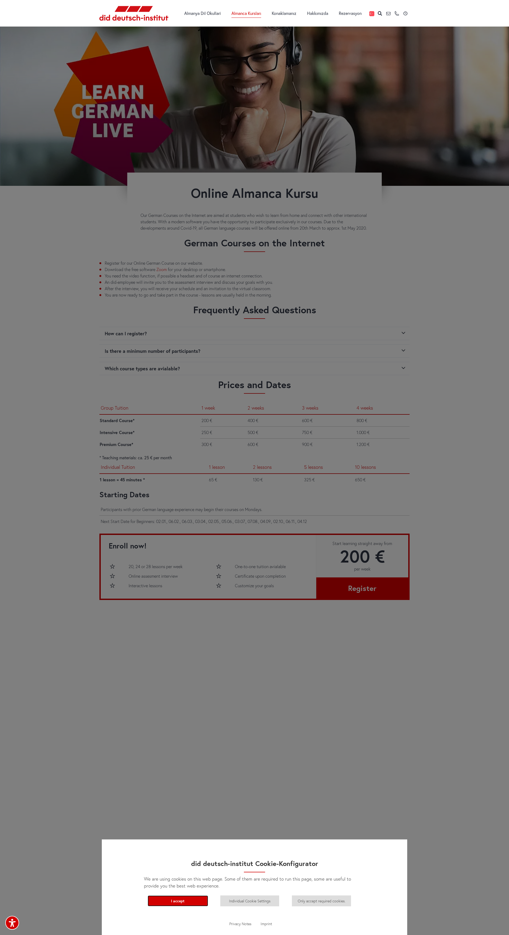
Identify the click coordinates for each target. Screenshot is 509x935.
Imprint (266, 923)
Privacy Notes (240, 923)
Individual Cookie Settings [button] (249, 900)
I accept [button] (178, 900)
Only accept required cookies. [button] (321, 900)
